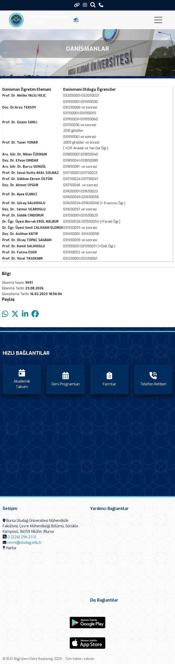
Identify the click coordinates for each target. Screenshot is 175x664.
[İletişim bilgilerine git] (101, 5)
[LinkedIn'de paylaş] (25, 314)
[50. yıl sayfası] (76, 20)
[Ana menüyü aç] (158, 20)
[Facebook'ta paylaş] (35, 314)
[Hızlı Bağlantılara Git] (77, 5)
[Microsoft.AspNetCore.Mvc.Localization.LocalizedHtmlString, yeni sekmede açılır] (87, 622)
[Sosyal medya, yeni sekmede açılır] (85, 5)
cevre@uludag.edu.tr (24, 542)
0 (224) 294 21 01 (22, 537)
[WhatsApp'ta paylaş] (5, 314)
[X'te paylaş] (15, 314)
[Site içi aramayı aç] (92, 5)
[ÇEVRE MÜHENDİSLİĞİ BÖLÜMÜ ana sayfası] (16, 20)
